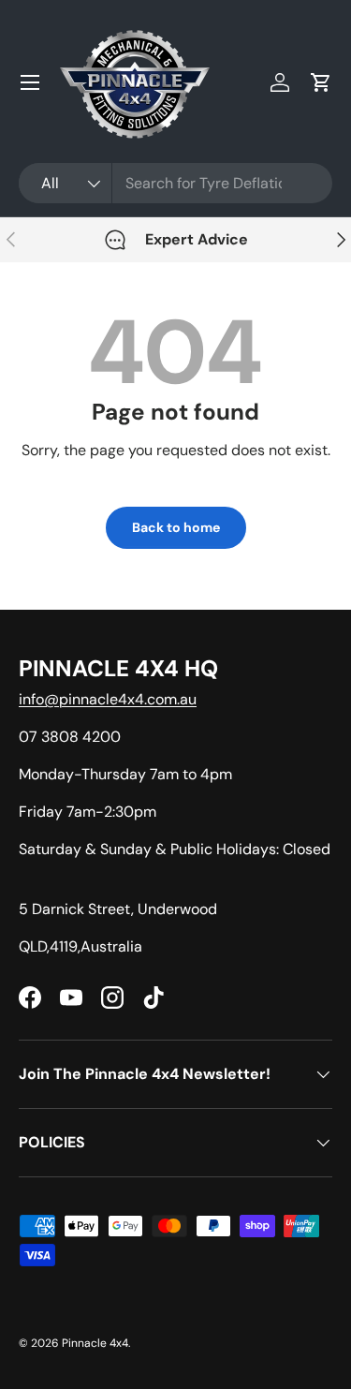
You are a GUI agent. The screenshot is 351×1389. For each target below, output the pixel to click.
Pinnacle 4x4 (95, 1343)
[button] (321, 82)
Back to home (176, 527)
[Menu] (30, 82)
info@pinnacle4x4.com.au (108, 699)
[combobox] (175, 183)
